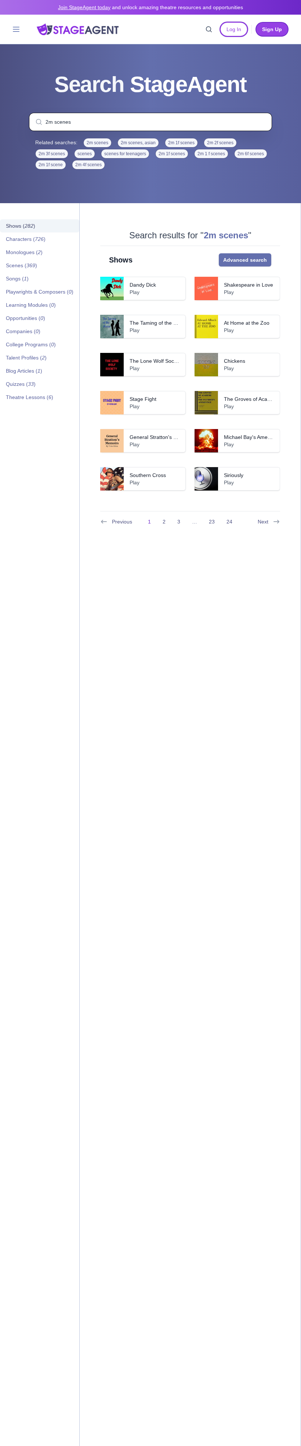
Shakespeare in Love (248, 285)
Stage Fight (143, 399)
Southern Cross (148, 475)
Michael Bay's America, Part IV (259, 437)
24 (229, 522)
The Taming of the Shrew (159, 323)
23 (212, 522)
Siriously (233, 475)
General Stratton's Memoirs (161, 437)
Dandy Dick (143, 285)
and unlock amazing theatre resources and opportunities (150, 7)
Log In (233, 29)
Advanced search (245, 260)
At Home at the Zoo (246, 323)
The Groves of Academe (252, 399)
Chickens (234, 361)
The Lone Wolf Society (156, 361)
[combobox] (150, 122)
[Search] (209, 29)
